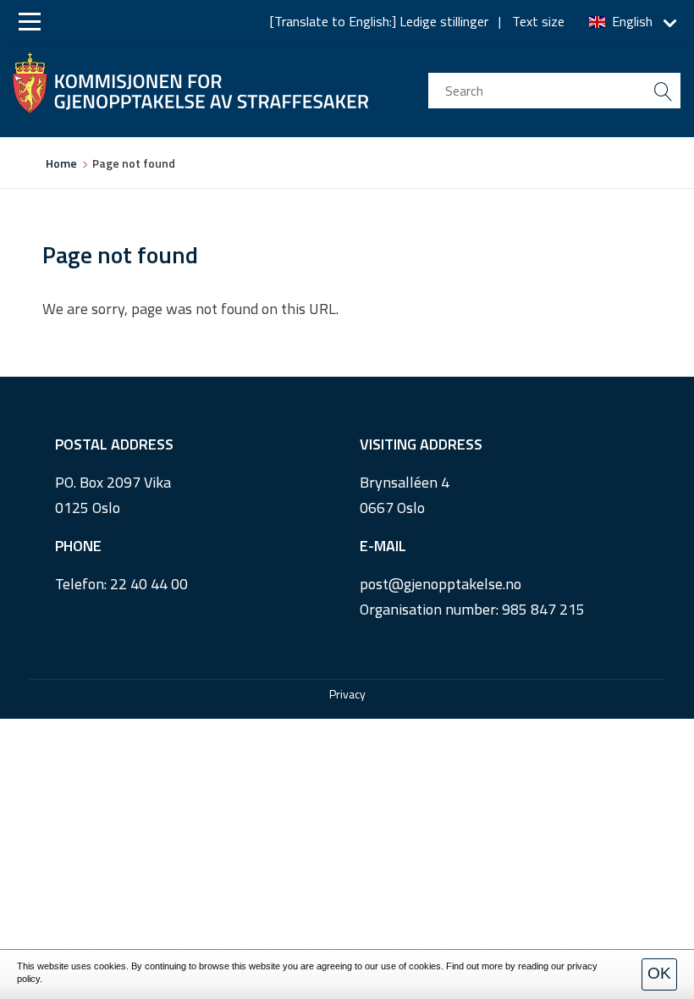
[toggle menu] (29, 21)
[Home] (190, 78)
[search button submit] (662, 90)
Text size (538, 21)
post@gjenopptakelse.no (440, 583)
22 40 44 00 (149, 583)
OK (659, 973)
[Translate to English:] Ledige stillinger (379, 21)
